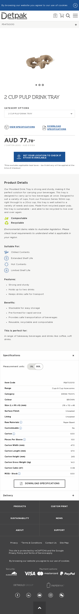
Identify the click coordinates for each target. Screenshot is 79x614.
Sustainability (19, 518)
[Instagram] (50, 595)
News (59, 518)
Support (59, 530)
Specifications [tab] (11, 355)
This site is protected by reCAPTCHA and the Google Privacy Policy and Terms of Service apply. (36, 552)
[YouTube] (39, 595)
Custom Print (59, 506)
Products (20, 506)
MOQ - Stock (11, 474)
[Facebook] (17, 595)
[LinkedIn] (28, 595)
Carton (8, 434)
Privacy (14, 543)
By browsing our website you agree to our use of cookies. (39, 561)
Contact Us (51, 543)
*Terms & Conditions (31, 543)
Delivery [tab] (8, 495)
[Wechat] (61, 595)
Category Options (16, 108)
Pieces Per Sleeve (14, 440)
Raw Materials (12, 422)
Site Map (64, 543)
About (20, 530)
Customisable (12, 428)
